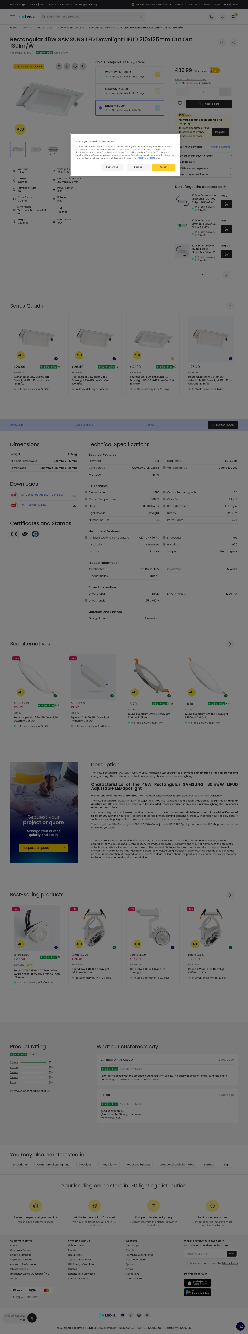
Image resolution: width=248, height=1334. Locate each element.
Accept (163, 167)
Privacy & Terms (146, 158)
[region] (125, 154)
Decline (138, 167)
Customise (112, 167)
